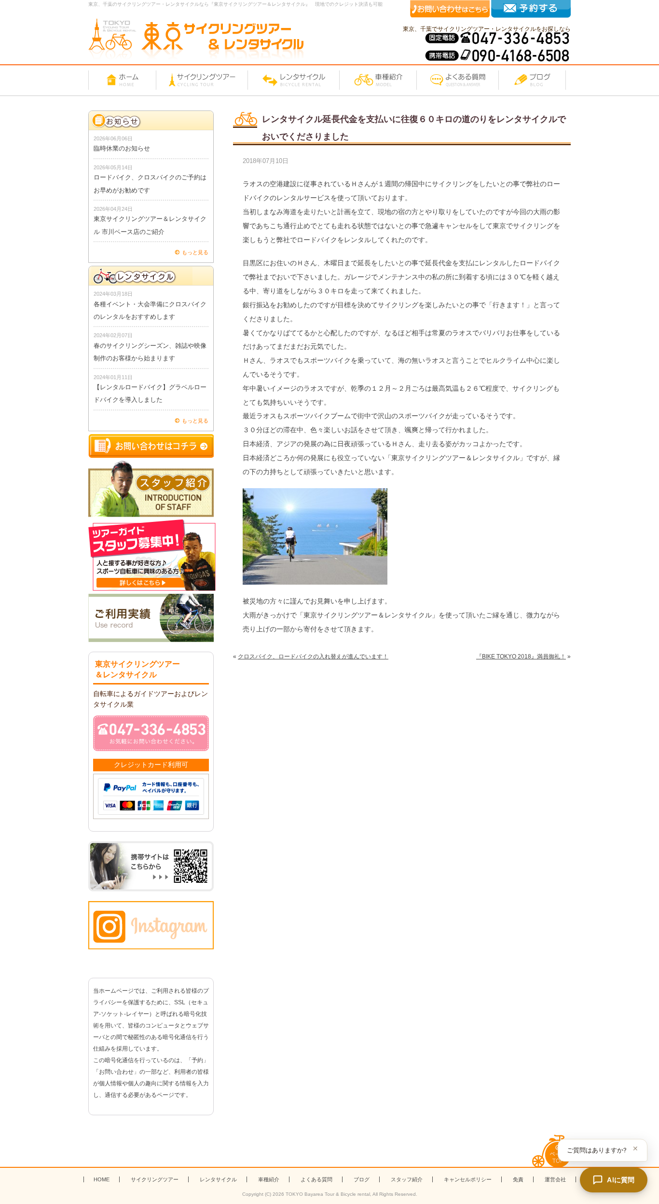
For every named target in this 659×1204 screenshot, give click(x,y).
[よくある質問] (457, 80)
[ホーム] (122, 80)
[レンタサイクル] (293, 80)
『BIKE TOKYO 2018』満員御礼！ (521, 656)
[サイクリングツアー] (201, 80)
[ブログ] (532, 80)
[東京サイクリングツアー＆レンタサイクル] (195, 38)
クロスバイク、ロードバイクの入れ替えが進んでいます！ (313, 656)
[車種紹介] (377, 80)
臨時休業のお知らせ (122, 148)
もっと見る (195, 252)
